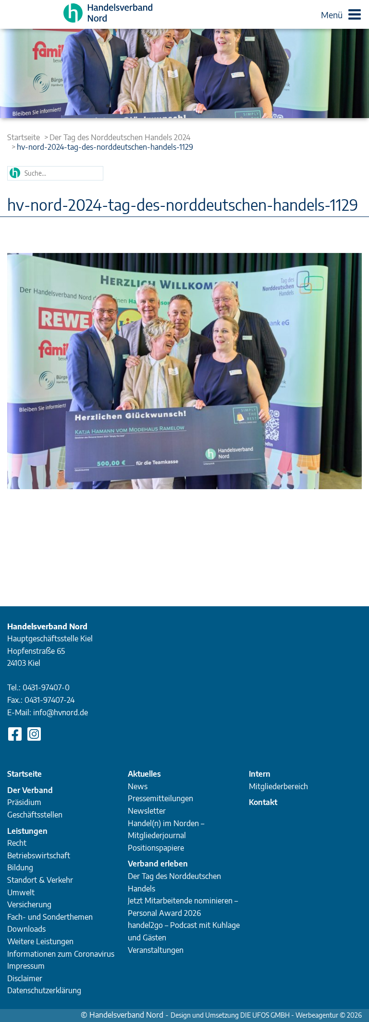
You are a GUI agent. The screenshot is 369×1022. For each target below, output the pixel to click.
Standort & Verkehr (40, 880)
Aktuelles (144, 774)
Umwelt (21, 892)
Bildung (20, 867)
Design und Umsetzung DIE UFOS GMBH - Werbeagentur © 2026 (266, 1015)
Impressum (26, 966)
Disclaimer (24, 978)
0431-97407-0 (46, 687)
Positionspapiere (156, 848)
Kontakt (263, 802)
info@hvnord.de (60, 712)
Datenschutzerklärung (44, 990)
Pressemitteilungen (160, 798)
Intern (260, 774)
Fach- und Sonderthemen (50, 917)
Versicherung (29, 904)
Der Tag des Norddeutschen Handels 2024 (119, 137)
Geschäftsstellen (34, 814)
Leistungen (27, 831)
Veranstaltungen (156, 950)
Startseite (23, 137)
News (138, 786)
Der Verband (30, 790)
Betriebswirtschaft (38, 855)
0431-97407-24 (49, 700)
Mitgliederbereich (278, 786)
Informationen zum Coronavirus (60, 954)
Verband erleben (158, 863)
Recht (16, 843)
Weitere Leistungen (40, 941)
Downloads (26, 929)
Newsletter (147, 811)
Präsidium (24, 802)
